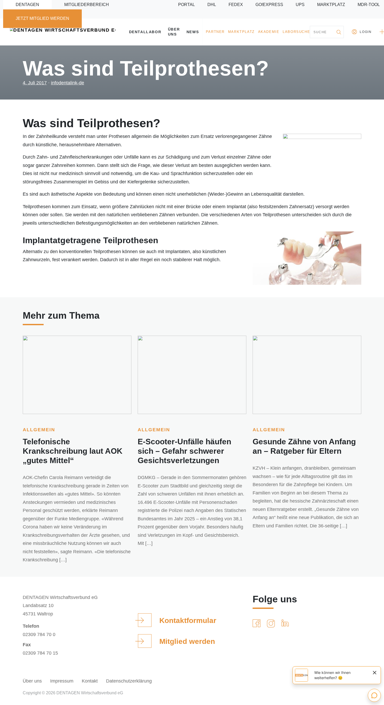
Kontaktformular (187, 620)
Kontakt (90, 681)
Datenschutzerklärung (129, 681)
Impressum (61, 681)
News (193, 32)
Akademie (269, 32)
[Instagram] (272, 623)
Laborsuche (296, 32)
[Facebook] (258, 623)
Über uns (174, 31)
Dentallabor (145, 32)
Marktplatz (331, 4)
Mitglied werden (187, 641)
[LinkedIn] (286, 623)
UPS (300, 4)
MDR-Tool (369, 4)
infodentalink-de (67, 82)
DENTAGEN (27, 4)
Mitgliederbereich (86, 4)
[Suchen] (338, 32)
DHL (211, 4)
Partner (215, 32)
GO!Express (269, 4)
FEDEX (236, 4)
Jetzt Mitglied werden (42, 18)
